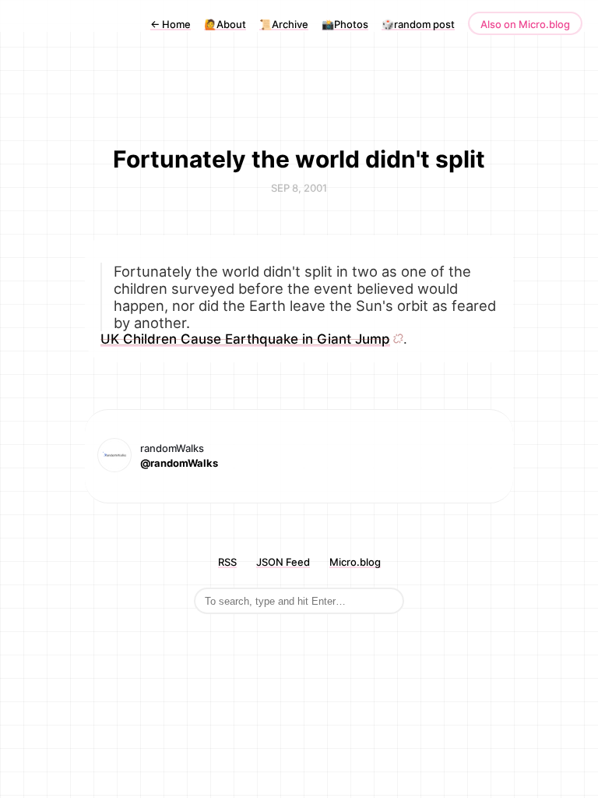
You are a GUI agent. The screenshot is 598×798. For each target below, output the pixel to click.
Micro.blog (355, 562)
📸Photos (345, 24)
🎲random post (418, 24)
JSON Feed (283, 562)
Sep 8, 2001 (299, 188)
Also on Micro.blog (525, 24)
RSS (227, 562)
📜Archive (283, 24)
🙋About (225, 24)
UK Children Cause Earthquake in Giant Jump (245, 339)
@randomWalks (179, 463)
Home (170, 24)
